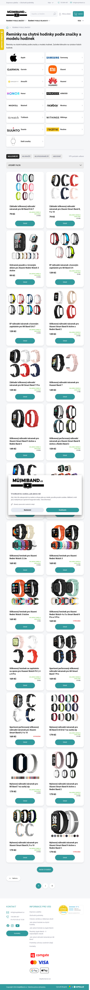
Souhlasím (62, 510)
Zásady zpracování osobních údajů (24, 504)
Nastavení (27, 510)
